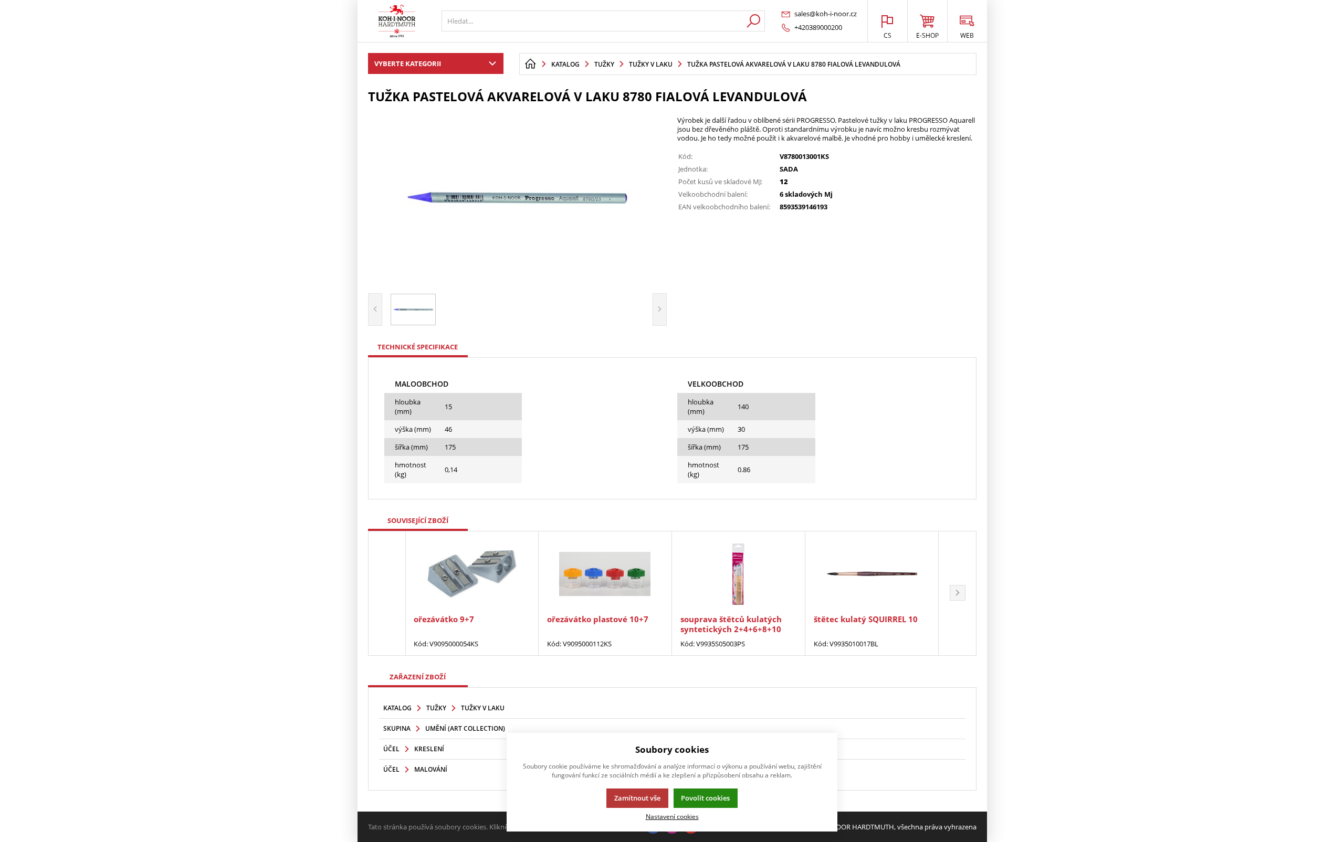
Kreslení (429, 748)
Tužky (436, 708)
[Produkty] (397, 21)
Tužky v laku (483, 708)
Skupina (397, 728)
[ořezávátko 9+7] (472, 574)
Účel (391, 748)
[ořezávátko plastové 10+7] (605, 574)
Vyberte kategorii (407, 63)
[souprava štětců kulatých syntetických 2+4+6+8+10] (738, 574)
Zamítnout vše (637, 798)
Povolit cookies (705, 798)
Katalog (397, 708)
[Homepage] (530, 64)
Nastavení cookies (672, 816)
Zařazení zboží (418, 676)
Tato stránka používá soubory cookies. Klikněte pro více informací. (470, 827)
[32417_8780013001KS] (517, 197)
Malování (430, 769)
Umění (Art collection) (465, 728)
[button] (957, 593)
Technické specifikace (417, 346)
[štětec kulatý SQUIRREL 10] (872, 574)
